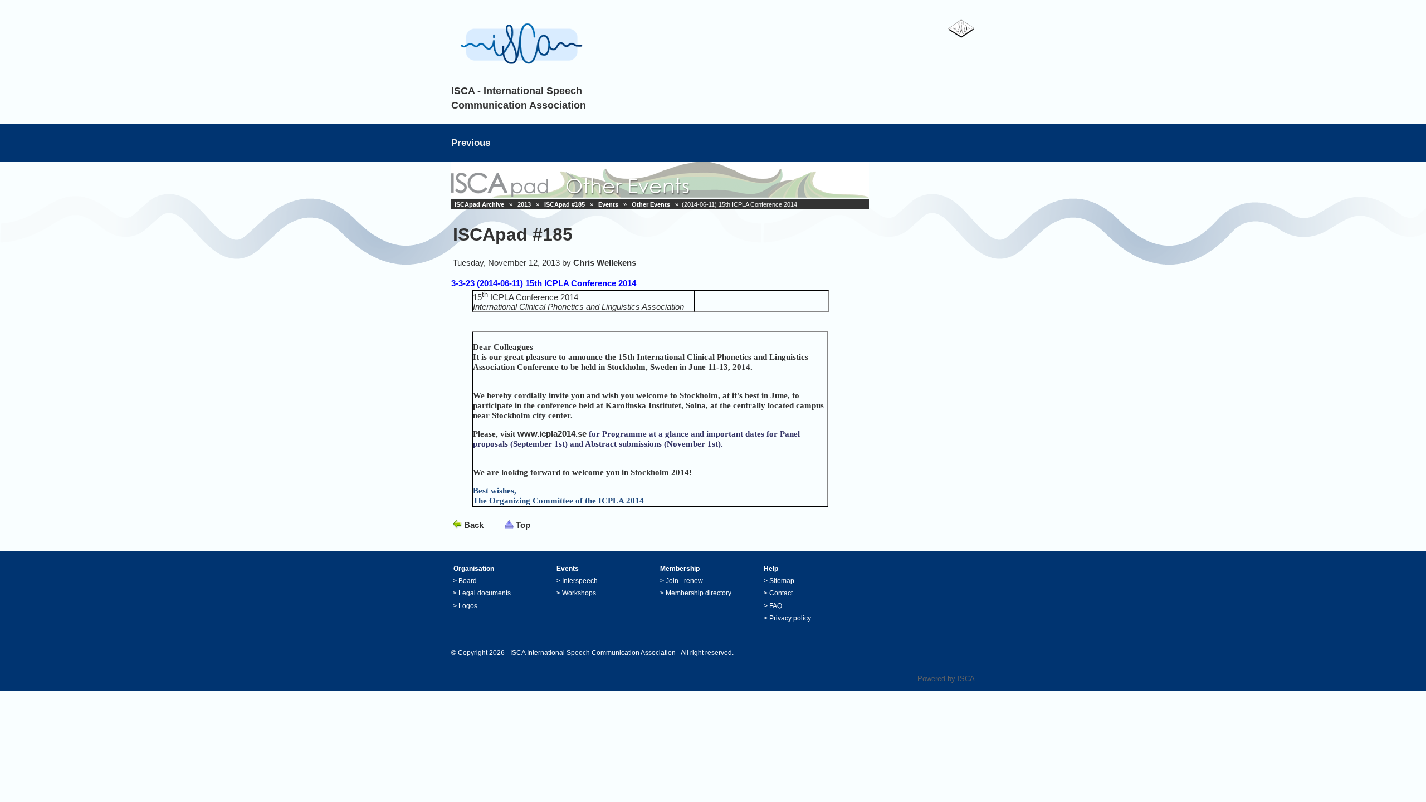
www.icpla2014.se (552, 433)
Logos (467, 606)
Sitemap (781, 581)
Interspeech (580, 581)
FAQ (775, 606)
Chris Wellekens (604, 262)
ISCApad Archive (479, 204)
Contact (781, 593)
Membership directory (698, 593)
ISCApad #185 (564, 204)
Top (523, 525)
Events (608, 204)
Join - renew (684, 581)
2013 (524, 204)
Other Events (651, 204)
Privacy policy (790, 618)
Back (474, 525)
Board (467, 581)
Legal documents (484, 593)
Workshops (579, 593)
